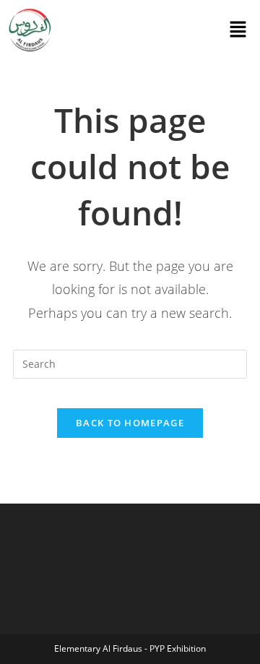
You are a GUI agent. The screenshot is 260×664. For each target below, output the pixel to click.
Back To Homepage (130, 422)
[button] (238, 30)
